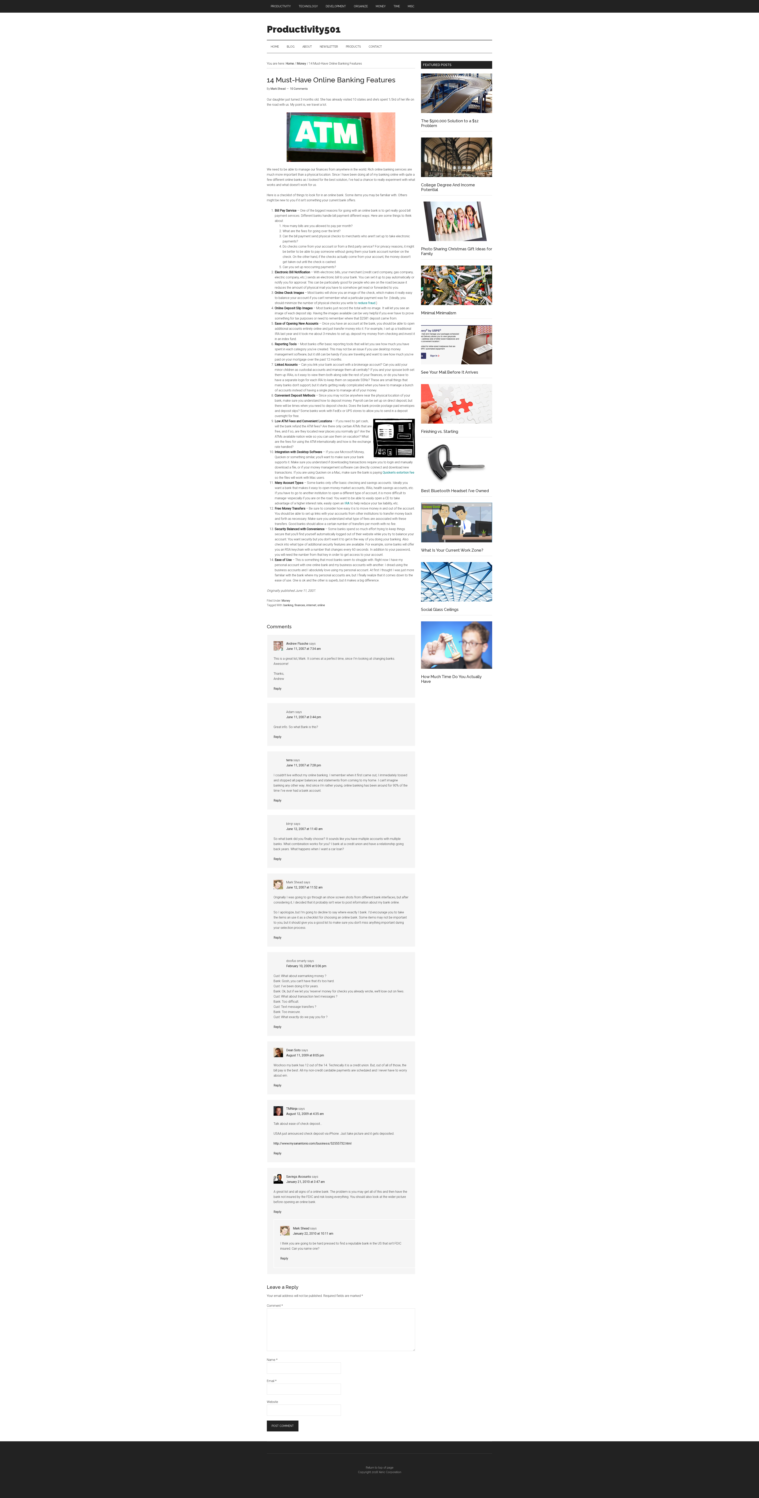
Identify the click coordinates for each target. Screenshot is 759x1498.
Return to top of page (379, 1467)
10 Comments (299, 88)
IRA (347, 503)
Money (286, 600)
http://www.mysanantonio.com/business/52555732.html (312, 1143)
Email (272, 1381)
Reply (277, 689)
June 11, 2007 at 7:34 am (303, 649)
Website (272, 1402)
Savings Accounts (298, 1177)
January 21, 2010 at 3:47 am (305, 1182)
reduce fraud (366, 303)
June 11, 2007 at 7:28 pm (303, 765)
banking (288, 605)
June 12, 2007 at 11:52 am (304, 887)
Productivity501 (304, 29)
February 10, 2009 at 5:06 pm (306, 966)
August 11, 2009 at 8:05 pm (305, 1055)
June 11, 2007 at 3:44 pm (303, 717)
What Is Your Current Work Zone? (452, 550)
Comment (275, 1306)
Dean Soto (293, 1050)
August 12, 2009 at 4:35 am (305, 1114)
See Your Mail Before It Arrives (449, 372)
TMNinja (291, 1109)
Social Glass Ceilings (440, 609)
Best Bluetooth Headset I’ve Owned (455, 490)
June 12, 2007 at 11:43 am (304, 829)
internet (311, 605)
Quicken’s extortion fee (398, 472)
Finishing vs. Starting (439, 431)
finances (300, 605)
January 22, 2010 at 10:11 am (313, 1233)
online (321, 605)
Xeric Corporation (390, 1472)
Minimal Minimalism (438, 313)
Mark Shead (301, 1228)
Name (272, 1360)
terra (289, 760)
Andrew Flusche (297, 643)
